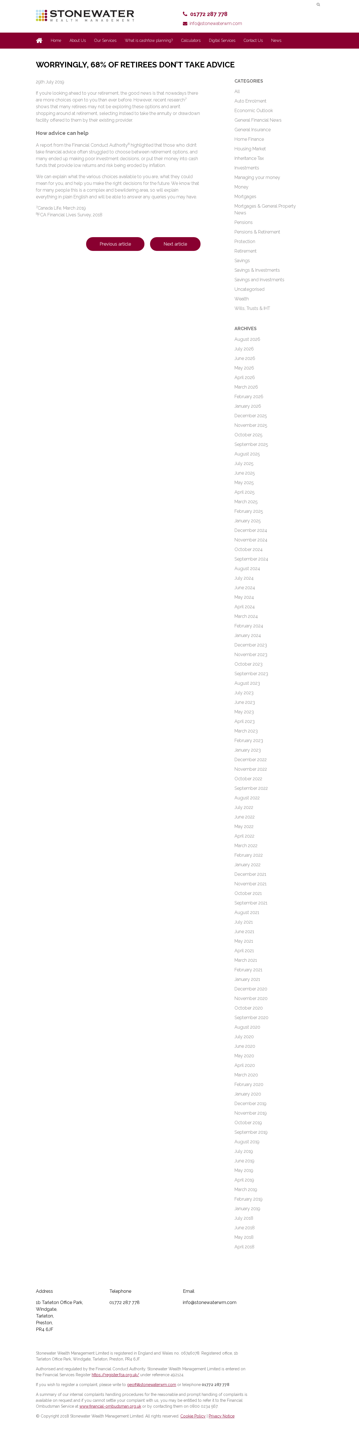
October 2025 (248, 434)
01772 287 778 (208, 14)
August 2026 (247, 339)
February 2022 (248, 855)
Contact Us (253, 40)
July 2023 (244, 692)
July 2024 (244, 578)
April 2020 (244, 1065)
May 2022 (244, 826)
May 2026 (244, 368)
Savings (242, 260)
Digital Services (222, 40)
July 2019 (243, 1151)
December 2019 (250, 1103)
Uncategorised (249, 289)
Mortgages (245, 196)
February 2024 (248, 626)
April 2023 (244, 721)
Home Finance (249, 139)
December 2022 (250, 759)
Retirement (245, 251)
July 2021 (243, 922)
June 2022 (244, 817)
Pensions (243, 222)
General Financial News (258, 120)
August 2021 (246, 912)
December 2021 (250, 874)
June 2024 (244, 587)
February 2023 (248, 740)
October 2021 (248, 893)
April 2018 (244, 1246)
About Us (78, 40)
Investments (246, 168)
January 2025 (247, 520)
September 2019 (251, 1132)
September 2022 (251, 788)
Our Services (105, 40)
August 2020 (247, 1027)
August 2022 (247, 797)
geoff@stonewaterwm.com (151, 1384)
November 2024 (250, 540)
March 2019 (245, 1189)
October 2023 (248, 664)
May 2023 (244, 712)
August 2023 (247, 683)
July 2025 (244, 463)
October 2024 (248, 549)
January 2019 (247, 1208)
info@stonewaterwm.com (216, 23)
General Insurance (252, 129)
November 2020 (251, 998)
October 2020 (248, 1008)
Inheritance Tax (249, 158)
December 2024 (250, 530)
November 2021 (250, 883)
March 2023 (246, 731)
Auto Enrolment (250, 101)
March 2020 (246, 1075)
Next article (175, 244)
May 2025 (244, 482)
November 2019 (250, 1113)
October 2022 (248, 778)
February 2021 (248, 969)
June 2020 (244, 1046)
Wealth (241, 298)
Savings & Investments (257, 270)
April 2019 (244, 1180)
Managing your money (257, 177)
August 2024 (247, 568)
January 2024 (247, 635)
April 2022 (244, 836)
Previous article (115, 244)
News (276, 40)
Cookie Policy (193, 1416)
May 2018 (244, 1237)
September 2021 (250, 903)
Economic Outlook (253, 110)
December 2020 (250, 989)
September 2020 (251, 1017)
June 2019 (244, 1161)
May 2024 (244, 597)
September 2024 (251, 559)
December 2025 (250, 415)
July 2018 (243, 1218)
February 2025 (248, 511)
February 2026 (248, 396)
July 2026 (244, 348)
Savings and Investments (259, 279)
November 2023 (250, 654)
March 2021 (245, 960)
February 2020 (248, 1084)
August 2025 (247, 454)
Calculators (191, 40)
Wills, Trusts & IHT (252, 308)
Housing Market (250, 148)
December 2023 (250, 645)
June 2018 (244, 1227)
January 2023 (247, 750)
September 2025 (251, 444)
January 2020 (247, 1094)
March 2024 (246, 616)
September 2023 (251, 673)
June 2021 (244, 931)
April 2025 (244, 492)
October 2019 (248, 1122)
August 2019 (246, 1141)
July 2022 (243, 807)
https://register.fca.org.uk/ (115, 1375)
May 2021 (243, 941)
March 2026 (246, 387)
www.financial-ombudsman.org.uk (110, 1406)
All (237, 91)
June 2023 (244, 702)
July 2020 (244, 1036)
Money (241, 187)
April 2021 (244, 950)
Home (56, 40)
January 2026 (247, 406)
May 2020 (244, 1055)
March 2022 (245, 845)
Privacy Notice (221, 1416)
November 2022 (250, 769)
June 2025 (244, 473)
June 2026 (244, 358)
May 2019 (243, 1170)
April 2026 (244, 377)
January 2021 (247, 979)
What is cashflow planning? (149, 40)
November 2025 (250, 425)
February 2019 (248, 1199)
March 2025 (246, 501)
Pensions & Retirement (257, 232)
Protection (244, 241)
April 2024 (244, 606)
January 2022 (247, 864)
